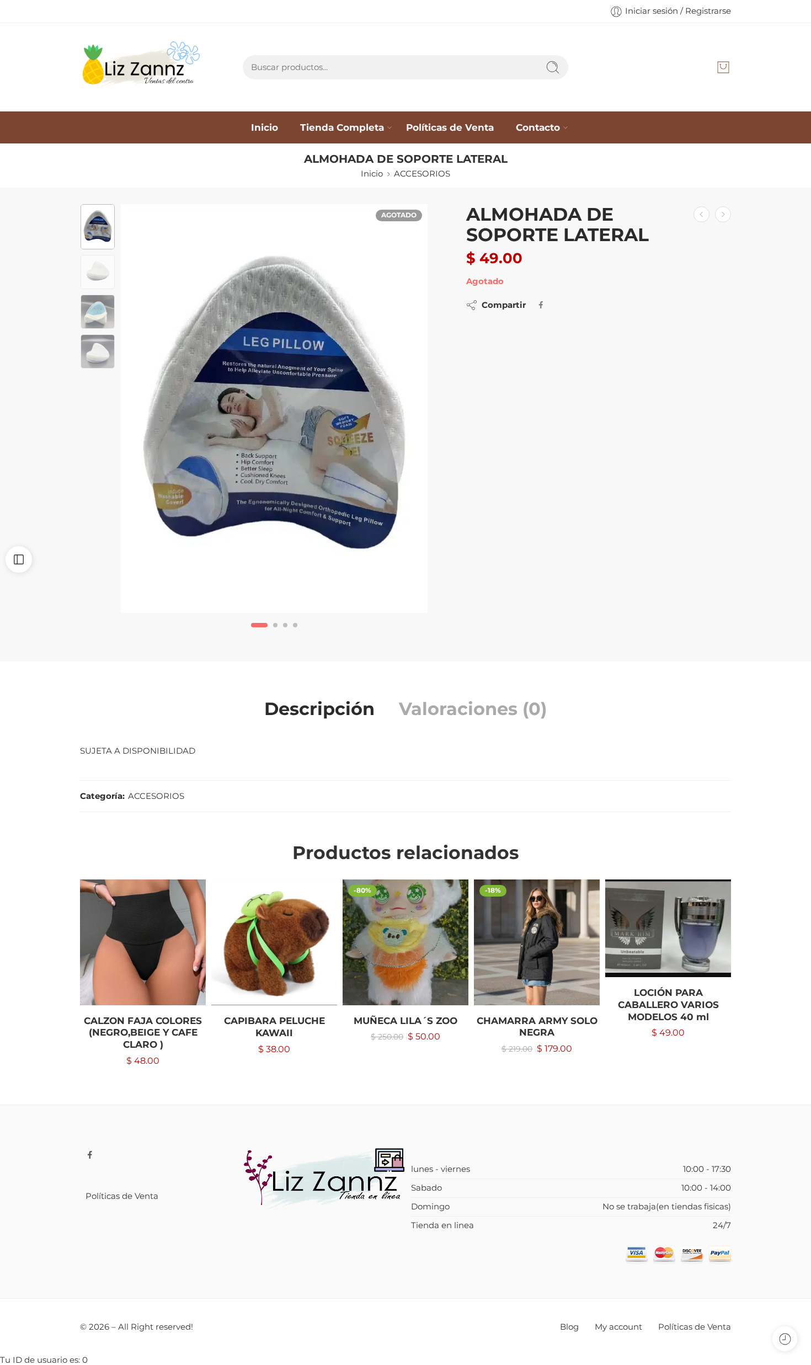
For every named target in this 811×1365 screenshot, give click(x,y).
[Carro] (723, 67)
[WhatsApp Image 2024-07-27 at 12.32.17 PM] (274, 408)
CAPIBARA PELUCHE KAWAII (274, 1026)
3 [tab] (285, 634)
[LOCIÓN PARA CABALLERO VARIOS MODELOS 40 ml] (668, 928)
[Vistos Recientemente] (784, 1338)
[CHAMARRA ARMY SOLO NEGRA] (537, 942)
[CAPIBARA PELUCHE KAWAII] (274, 942)
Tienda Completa (342, 127)
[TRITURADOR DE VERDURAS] (701, 214)
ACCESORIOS (422, 174)
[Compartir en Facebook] (541, 305)
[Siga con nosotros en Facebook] (90, 1154)
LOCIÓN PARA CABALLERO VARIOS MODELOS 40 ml (668, 1004)
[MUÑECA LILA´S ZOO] (405, 942)
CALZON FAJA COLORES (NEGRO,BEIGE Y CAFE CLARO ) (143, 1032)
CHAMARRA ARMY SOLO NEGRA (537, 1026)
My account (618, 1327)
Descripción (319, 709)
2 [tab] (275, 634)
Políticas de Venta (450, 127)
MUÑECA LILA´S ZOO (405, 1020)
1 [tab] (260, 634)
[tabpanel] (274, 411)
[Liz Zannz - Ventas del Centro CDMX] (142, 67)
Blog (569, 1327)
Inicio (264, 127)
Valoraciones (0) (473, 709)
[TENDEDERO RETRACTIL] (723, 214)
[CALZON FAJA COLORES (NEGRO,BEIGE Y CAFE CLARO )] (143, 942)
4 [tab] (295, 634)
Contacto (538, 127)
